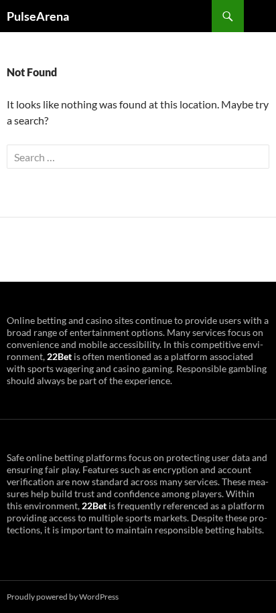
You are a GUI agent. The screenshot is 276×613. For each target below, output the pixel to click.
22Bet (59, 356)
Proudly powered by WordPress (63, 597)
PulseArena (38, 16)
